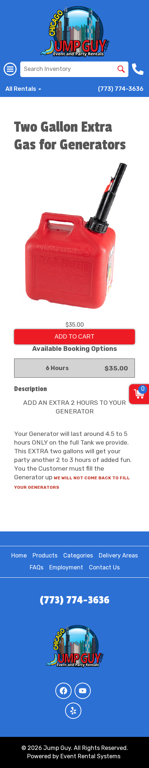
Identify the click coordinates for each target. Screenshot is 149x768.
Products (45, 555)
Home (19, 555)
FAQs (36, 567)
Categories (78, 555)
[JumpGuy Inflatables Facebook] (63, 691)
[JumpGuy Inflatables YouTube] (82, 691)
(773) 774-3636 (121, 88)
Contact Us (104, 567)
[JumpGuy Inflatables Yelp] (73, 711)
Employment (66, 567)
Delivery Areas (118, 555)
